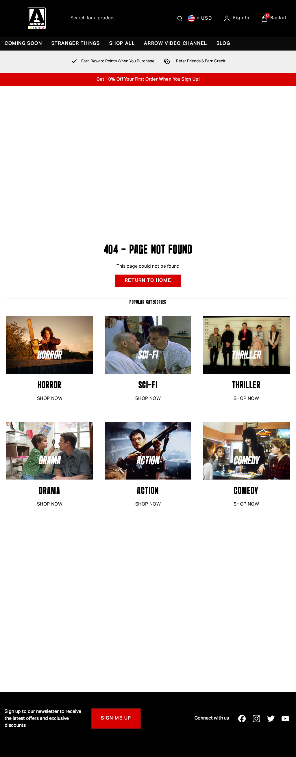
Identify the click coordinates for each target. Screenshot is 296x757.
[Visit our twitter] (271, 718)
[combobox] (126, 18)
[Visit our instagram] (256, 718)
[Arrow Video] (36, 18)
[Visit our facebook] (242, 718)
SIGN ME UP (116, 718)
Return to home (148, 280)
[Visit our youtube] (285, 718)
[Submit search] (180, 18)
